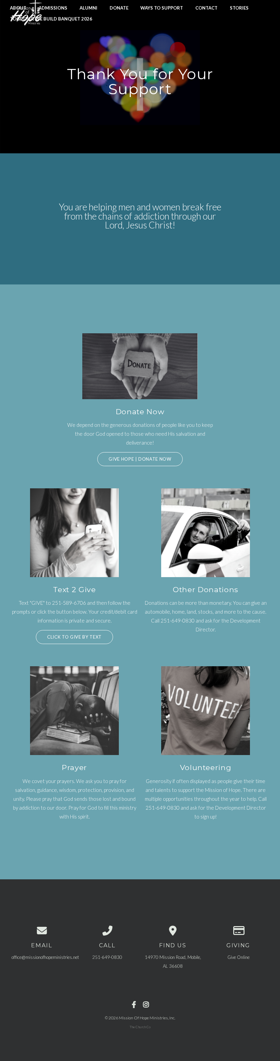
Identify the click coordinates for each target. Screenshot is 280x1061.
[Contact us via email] (42, 931)
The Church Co (140, 1027)
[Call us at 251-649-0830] (107, 931)
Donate (119, 7)
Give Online (238, 957)
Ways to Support (161, 7)
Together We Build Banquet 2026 (51, 19)
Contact (206, 7)
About (18, 7)
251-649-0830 (107, 957)
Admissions (53, 7)
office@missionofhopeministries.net (45, 957)
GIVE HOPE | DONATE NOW (140, 459)
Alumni (88, 7)
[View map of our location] (173, 931)
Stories (239, 7)
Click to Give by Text (74, 637)
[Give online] (238, 931)
